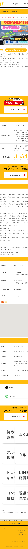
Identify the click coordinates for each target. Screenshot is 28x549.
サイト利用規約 (22, 541)
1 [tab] (21, 46)
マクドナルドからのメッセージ (13, 4)
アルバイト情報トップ (4, 528)
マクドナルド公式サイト (4, 541)
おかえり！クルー (6, 17)
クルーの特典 (20, 532)
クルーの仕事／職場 (21, 530)
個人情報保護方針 (14, 541)
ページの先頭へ (13, 523)
